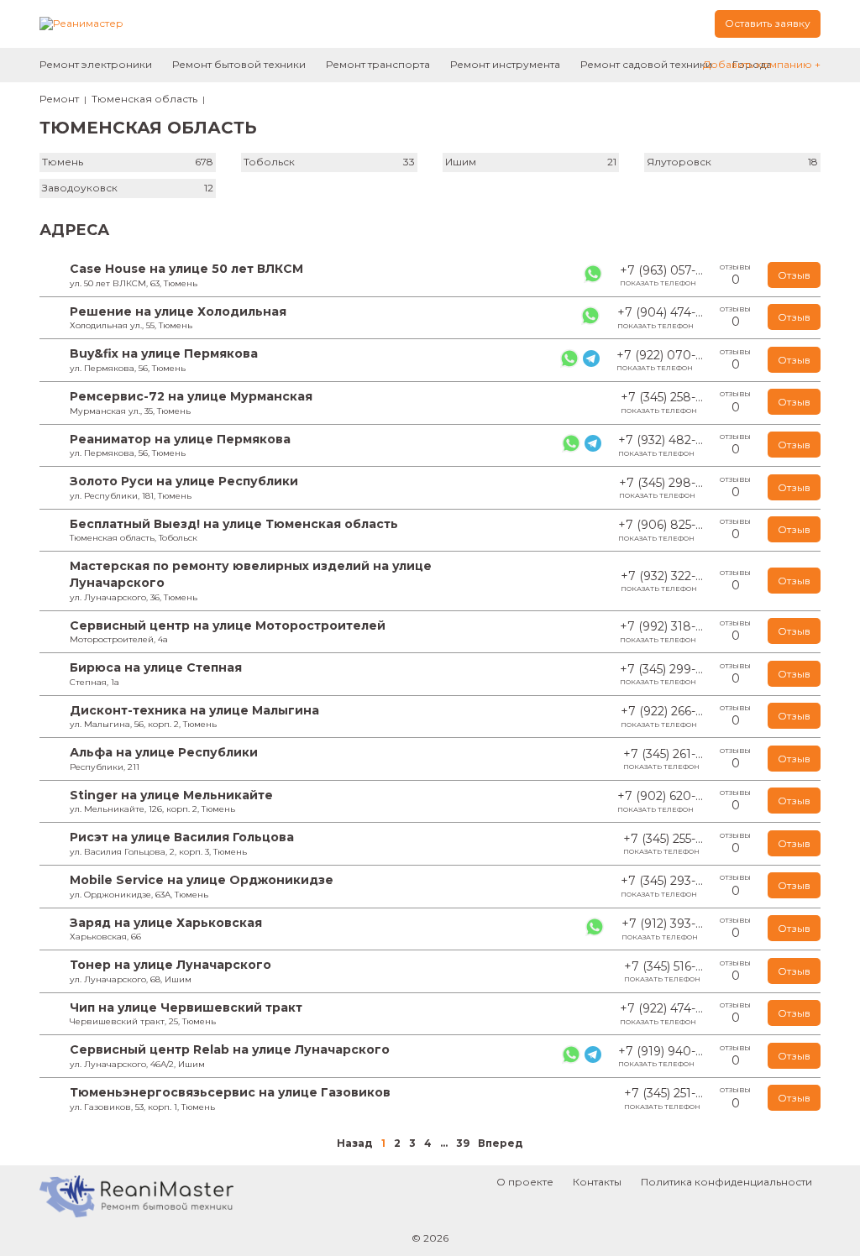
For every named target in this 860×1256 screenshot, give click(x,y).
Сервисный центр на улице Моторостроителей (227, 625)
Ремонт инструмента (505, 64)
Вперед (500, 1143)
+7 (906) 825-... (660, 529)
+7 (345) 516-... (663, 971)
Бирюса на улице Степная (156, 667)
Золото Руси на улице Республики (184, 481)
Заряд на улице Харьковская (166, 922)
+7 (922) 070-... (659, 360)
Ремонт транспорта (378, 64)
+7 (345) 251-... (663, 1098)
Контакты (597, 1181)
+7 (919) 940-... (660, 1056)
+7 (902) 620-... (660, 801)
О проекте (524, 1181)
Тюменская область (144, 98)
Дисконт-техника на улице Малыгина (194, 710)
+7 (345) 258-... (662, 402)
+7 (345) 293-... (662, 885)
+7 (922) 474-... (661, 1013)
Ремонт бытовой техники (239, 64)
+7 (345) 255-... (663, 843)
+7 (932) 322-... (662, 581)
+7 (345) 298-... (661, 487)
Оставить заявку (767, 23)
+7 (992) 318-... (661, 631)
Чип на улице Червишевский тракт (186, 1007)
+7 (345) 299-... (661, 674)
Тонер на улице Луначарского (170, 964)
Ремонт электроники (95, 64)
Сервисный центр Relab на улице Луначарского (230, 1049)
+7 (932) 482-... (660, 445)
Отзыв (794, 275)
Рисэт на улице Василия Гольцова (182, 837)
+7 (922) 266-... (662, 716)
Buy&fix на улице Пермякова (164, 353)
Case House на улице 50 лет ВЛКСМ (186, 268)
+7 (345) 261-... (663, 759)
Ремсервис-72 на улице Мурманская (191, 396)
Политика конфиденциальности (726, 1181)
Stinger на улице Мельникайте (171, 795)
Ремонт (59, 98)
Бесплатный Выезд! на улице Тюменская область (234, 523)
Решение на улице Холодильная (178, 311)
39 (462, 1143)
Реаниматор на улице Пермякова (180, 439)
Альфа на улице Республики (164, 752)
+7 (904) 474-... (660, 317)
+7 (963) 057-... (661, 275)
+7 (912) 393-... (662, 928)
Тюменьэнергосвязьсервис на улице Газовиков (230, 1092)
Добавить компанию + (762, 64)
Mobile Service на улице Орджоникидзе (201, 879)
